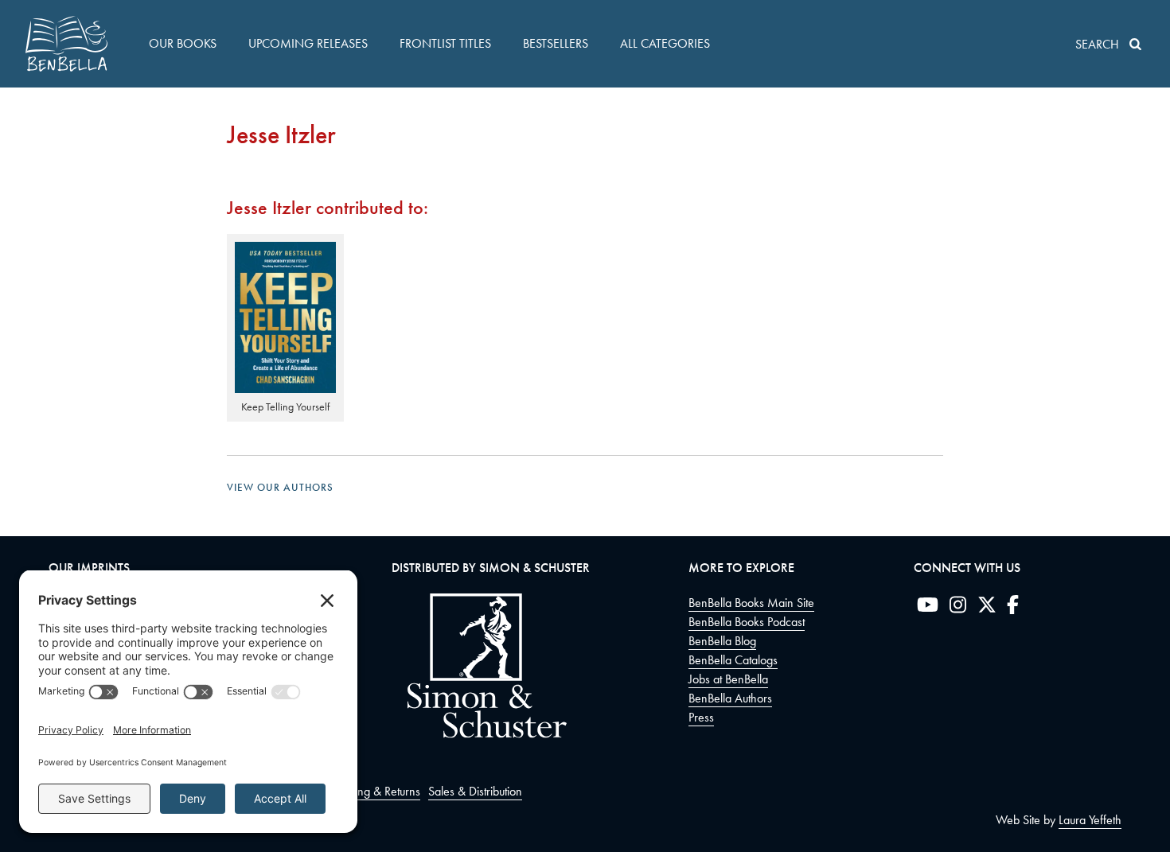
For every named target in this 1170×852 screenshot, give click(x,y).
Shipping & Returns (373, 791)
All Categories (665, 43)
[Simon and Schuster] (479, 734)
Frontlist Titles (445, 43)
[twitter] (986, 607)
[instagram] (958, 607)
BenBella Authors (730, 698)
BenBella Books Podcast (746, 621)
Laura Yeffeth (1090, 819)
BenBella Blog (722, 640)
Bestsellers (555, 43)
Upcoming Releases (308, 43)
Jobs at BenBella (728, 679)
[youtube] (927, 607)
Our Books (182, 43)
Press (701, 717)
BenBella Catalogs (733, 660)
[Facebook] (1013, 607)
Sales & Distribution (475, 791)
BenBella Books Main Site (751, 602)
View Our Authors (280, 487)
